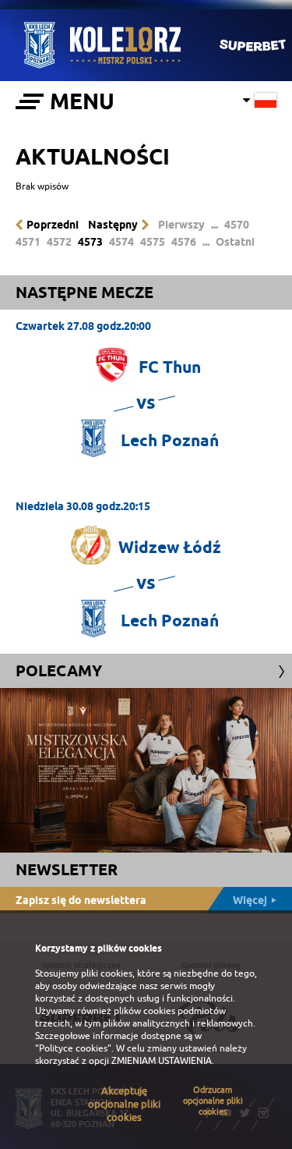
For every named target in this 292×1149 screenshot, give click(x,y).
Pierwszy (181, 224)
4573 (90, 242)
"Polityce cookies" (73, 1048)
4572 (59, 242)
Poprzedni (52, 224)
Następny (113, 224)
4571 (28, 242)
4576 (183, 242)
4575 (152, 242)
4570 (236, 224)
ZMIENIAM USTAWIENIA (161, 1061)
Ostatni (235, 242)
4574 (121, 242)
